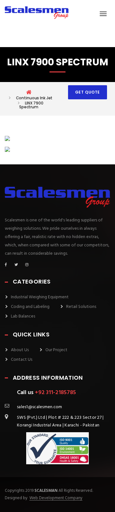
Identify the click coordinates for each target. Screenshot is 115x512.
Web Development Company (55, 498)
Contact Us (21, 359)
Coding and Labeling (30, 306)
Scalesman (45, 490)
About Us (20, 350)
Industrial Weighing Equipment (40, 297)
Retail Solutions (81, 306)
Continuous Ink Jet (34, 98)
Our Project (56, 350)
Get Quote (87, 92)
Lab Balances (23, 316)
